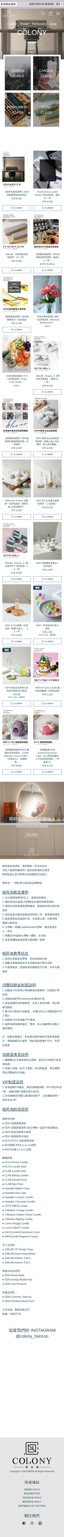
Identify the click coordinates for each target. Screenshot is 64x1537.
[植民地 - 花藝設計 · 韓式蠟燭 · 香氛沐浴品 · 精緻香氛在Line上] (40, 1525)
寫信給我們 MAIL (32, 1493)
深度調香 (32, 42)
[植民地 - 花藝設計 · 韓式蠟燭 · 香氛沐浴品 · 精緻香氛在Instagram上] (32, 1525)
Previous (6, 34)
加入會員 (32, 834)
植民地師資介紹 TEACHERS (32, 1506)
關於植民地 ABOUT (32, 1502)
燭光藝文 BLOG (32, 1489)
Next (57, 34)
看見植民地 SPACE (32, 1498)
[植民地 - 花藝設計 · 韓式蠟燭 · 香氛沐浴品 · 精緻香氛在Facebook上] (24, 1525)
